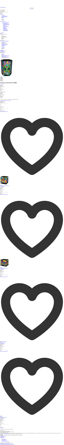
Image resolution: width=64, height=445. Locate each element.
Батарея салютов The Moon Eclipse (4, 185)
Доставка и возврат (4, 16)
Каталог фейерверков (3, 21)
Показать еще (2, 427)
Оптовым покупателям (5, 44)
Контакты (3, 17)
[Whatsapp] (3, 47)
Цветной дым (5, 28)
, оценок (2, 84)
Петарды (4, 25)
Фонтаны (4, 27)
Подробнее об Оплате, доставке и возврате (5, 100)
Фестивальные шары (6, 26)
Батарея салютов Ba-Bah (3, 417)
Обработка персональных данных (4, 444)
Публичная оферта (11, 444)
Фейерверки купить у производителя (5, 443)
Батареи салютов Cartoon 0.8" (4, 111)
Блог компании (4, 439)
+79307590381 (2, 51)
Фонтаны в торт (5, 29)
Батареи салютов (5, 23)
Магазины (3, 46)
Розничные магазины (4, 440)
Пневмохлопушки (5, 30)
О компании (3, 15)
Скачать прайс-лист (2, 101)
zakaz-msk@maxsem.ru (3, 436)
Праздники (3, 43)
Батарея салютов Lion (3, 342)
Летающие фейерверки (6, 24)
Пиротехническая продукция (5, 22)
